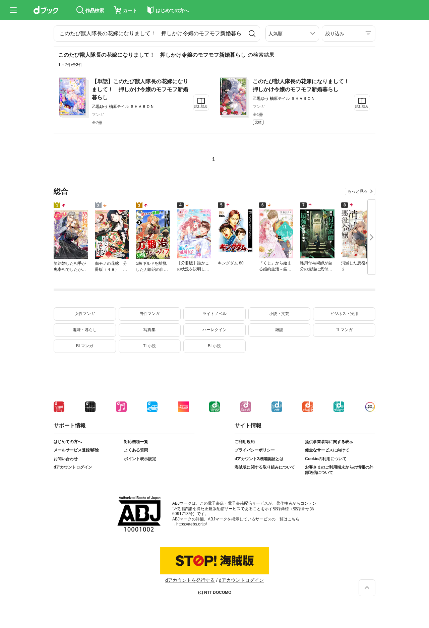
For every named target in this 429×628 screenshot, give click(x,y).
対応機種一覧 (136, 441)
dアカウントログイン (73, 467)
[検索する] (252, 33)
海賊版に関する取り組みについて (265, 467)
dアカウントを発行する (190, 580)
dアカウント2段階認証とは (259, 458)
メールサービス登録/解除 (76, 450)
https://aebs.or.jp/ (191, 524)
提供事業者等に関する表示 (329, 441)
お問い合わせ (66, 458)
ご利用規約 (245, 441)
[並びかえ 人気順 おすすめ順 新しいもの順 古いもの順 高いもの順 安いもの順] (292, 33)
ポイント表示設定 (140, 458)
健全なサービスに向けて (327, 450)
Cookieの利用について (326, 458)
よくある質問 (136, 450)
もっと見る (358, 191)
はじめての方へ (68, 441)
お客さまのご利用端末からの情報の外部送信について (339, 470)
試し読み (201, 106)
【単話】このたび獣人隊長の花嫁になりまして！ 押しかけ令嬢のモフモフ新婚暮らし (140, 89)
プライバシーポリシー (255, 450)
